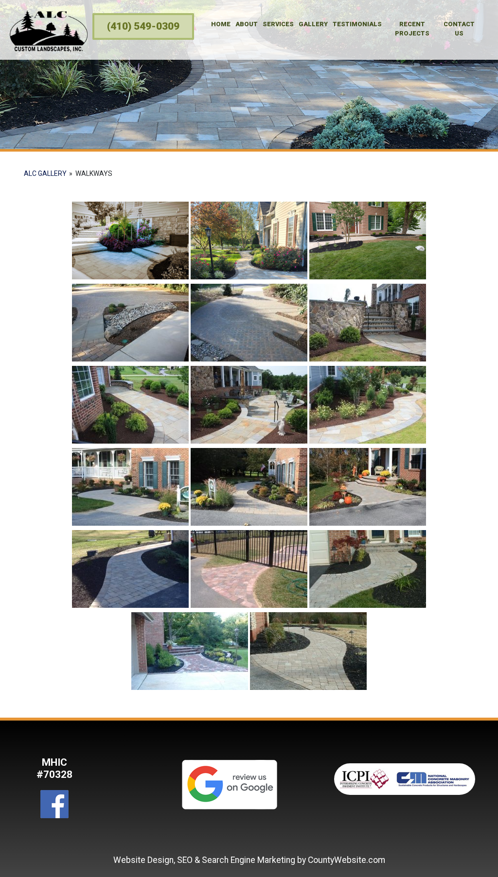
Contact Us (459, 28)
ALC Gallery (45, 173)
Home (221, 24)
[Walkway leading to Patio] (249, 405)
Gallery (313, 24)
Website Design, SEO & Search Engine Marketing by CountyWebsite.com (249, 860)
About (246, 24)
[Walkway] (130, 487)
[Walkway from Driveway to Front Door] (130, 405)
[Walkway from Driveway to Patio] (367, 405)
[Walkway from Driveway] (130, 322)
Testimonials (357, 24)
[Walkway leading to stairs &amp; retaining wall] (367, 322)
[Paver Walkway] (249, 240)
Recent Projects (412, 28)
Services (278, 24)
